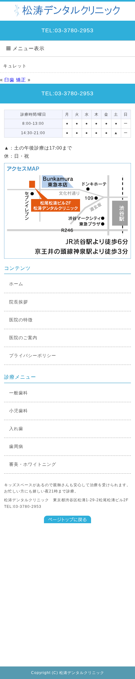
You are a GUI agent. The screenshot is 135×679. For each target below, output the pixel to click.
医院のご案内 (23, 337)
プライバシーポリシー (32, 355)
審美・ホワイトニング (32, 464)
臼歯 (9, 79)
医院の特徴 (21, 319)
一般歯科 (18, 392)
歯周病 (16, 446)
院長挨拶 (18, 301)
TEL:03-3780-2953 (67, 30)
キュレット (15, 65)
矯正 (21, 79)
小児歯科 (18, 410)
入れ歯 (16, 428)
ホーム (16, 283)
